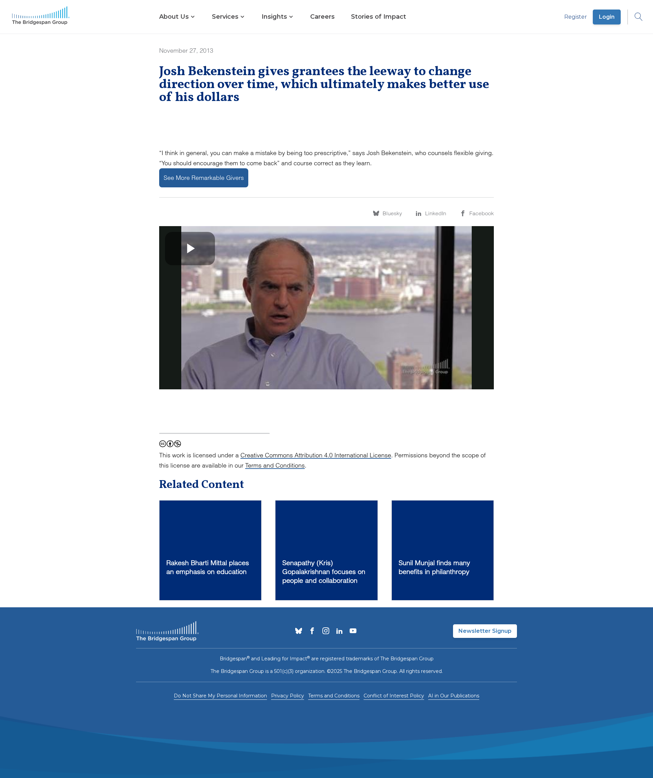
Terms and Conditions (275, 465)
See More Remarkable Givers (204, 178)
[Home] (41, 17)
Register (575, 17)
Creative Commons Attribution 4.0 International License (315, 455)
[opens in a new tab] (298, 631)
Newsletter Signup (485, 631)
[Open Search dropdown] (635, 17)
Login (607, 17)
